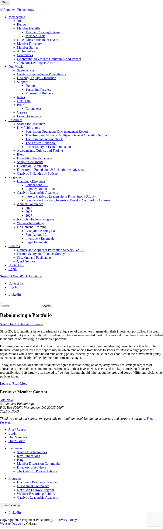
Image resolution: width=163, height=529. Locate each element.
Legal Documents (29, 116)
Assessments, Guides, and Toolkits (40, 150)
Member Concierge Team (42, 32)
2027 (28, 215)
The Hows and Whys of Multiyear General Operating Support (67, 135)
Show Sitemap (11, 505)
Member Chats (35, 36)
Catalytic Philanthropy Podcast (37, 173)
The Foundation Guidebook (44, 139)
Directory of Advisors (31, 467)
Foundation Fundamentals (34, 158)
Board (21, 105)
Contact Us (16, 265)
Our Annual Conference (33, 486)
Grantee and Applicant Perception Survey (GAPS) (50, 250)
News (21, 97)
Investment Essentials (39, 238)
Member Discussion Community (38, 463)
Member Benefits (28, 28)
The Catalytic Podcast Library (37, 471)
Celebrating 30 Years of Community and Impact (49, 59)
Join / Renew (17, 429)
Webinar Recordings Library (36, 493)
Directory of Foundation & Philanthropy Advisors (50, 169)
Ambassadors (26, 51)
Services (14, 246)
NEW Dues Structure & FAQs (37, 40)
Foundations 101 (36, 185)
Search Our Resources (32, 452)
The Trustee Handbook (40, 143)
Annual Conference (30, 204)
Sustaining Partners (38, 89)
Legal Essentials (36, 242)
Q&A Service (26, 261)
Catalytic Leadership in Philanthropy (41, 74)
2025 (28, 208)
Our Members (17, 437)
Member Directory (29, 43)
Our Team (24, 101)
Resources (15, 120)
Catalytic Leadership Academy (37, 192)
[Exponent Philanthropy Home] (17, 9)
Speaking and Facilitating (34, 257)
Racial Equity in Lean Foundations (48, 147)
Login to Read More (13, 383)
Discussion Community (32, 166)
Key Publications (28, 127)
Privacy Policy (67, 520)
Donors (30, 85)
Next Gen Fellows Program (35, 219)
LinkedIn (14, 294)
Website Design (10, 523)
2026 (28, 211)
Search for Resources (31, 124)
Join (19, 20)
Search (46, 305)
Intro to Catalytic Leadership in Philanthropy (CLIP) (60, 196)
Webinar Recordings (30, 223)
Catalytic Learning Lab (40, 231)
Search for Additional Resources (21, 324)
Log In (13, 287)
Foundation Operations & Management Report (56, 131)
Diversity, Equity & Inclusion (36, 78)
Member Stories (27, 47)
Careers (22, 112)
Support (22, 82)
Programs (14, 177)
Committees (25, 55)
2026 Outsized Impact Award (36, 63)
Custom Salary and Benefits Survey (41, 253)
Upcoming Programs (31, 181)
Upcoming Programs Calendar (37, 482)
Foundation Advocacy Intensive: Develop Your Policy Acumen (67, 200)
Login (12, 269)
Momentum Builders (39, 93)
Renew (22, 24)
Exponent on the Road (40, 189)
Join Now (35, 276)
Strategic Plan (26, 70)
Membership (16, 17)
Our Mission (16, 66)
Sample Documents (30, 162)
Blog (20, 154)
